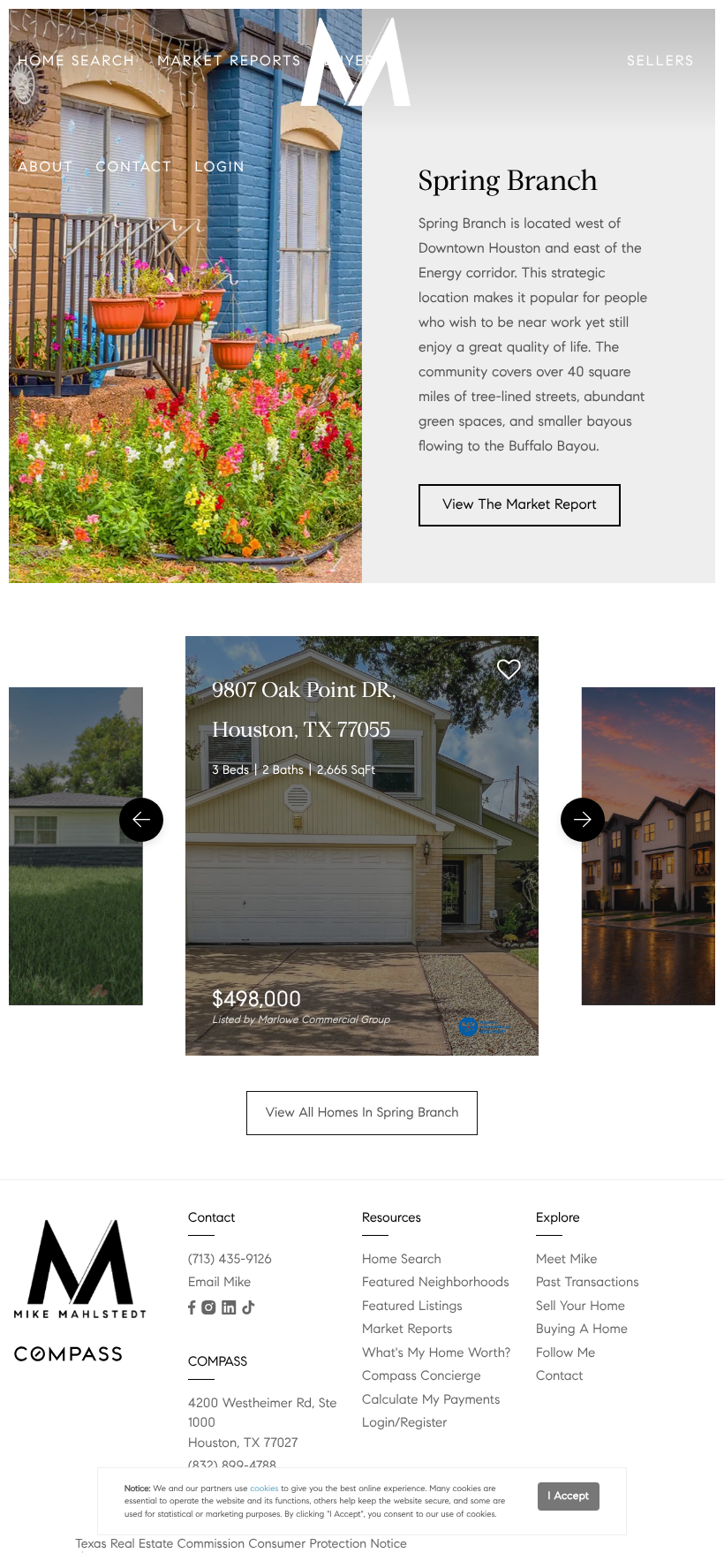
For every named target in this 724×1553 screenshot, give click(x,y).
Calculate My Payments (431, 1400)
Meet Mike (566, 1260)
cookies (264, 1488)
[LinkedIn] (229, 1307)
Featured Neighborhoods (435, 1283)
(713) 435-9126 (230, 1260)
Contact (134, 167)
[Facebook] (191, 1307)
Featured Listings (412, 1306)
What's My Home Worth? (436, 1353)
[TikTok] (248, 1307)
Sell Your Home (580, 1306)
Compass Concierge (421, 1376)
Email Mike (219, 1283)
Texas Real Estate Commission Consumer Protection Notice (241, 1543)
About (46, 167)
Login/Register (405, 1423)
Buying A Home (582, 1329)
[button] (141, 820)
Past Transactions (587, 1283)
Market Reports (229, 61)
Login (220, 167)
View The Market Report (519, 504)
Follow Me (565, 1353)
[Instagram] (208, 1307)
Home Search (76, 61)
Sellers (660, 61)
